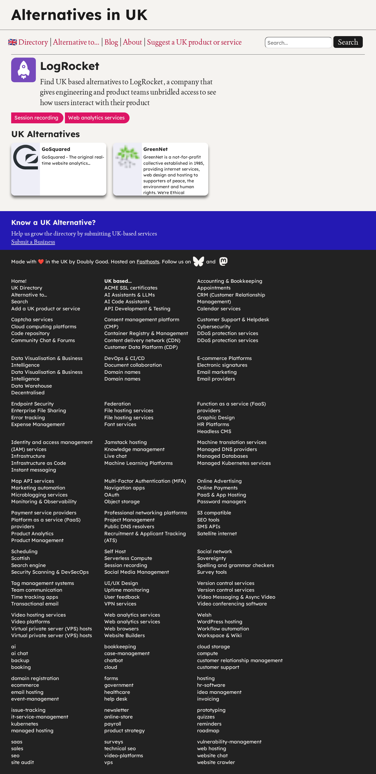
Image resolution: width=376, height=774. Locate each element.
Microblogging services (39, 495)
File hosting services (128, 410)
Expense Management (38, 424)
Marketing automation (38, 487)
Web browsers (121, 628)
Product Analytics (32, 533)
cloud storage (213, 646)
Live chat (115, 456)
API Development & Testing (137, 308)
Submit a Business (33, 241)
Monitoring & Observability (44, 501)
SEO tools (208, 519)
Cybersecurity (214, 326)
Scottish (20, 558)
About (132, 42)
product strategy (124, 730)
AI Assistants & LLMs (129, 295)
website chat (212, 755)
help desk (115, 699)
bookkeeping (120, 646)
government (118, 685)
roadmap (208, 730)
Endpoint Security (32, 404)
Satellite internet (217, 533)
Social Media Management (136, 572)
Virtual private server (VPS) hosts (51, 628)
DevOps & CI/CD (124, 358)
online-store (118, 717)
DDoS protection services (227, 333)
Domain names (122, 372)
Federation (117, 404)
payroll (112, 724)
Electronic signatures (222, 365)
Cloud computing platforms (43, 326)
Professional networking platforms (145, 512)
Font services (120, 424)
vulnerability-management (229, 741)
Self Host (115, 551)
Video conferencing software (232, 603)
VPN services (120, 603)
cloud (110, 667)
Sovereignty (211, 558)
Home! (18, 281)
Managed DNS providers (227, 449)
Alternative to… (76, 42)
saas (16, 741)
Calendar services (219, 308)
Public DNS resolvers (129, 526)
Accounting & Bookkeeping (229, 281)
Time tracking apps (34, 597)
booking (21, 667)
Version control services (225, 583)
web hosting (211, 748)
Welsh (204, 615)
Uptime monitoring (126, 590)
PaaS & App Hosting (221, 495)
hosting (206, 678)
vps (108, 762)
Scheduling (24, 551)
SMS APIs (208, 526)
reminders (209, 724)
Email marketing (217, 372)
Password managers (221, 501)
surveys (113, 741)
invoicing (208, 699)
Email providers (216, 379)
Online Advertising (219, 481)
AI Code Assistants (127, 301)
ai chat (19, 653)
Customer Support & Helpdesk (233, 319)
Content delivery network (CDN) (142, 340)
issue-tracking (28, 710)
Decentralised (28, 392)
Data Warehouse (31, 386)
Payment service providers (43, 512)
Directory (33, 42)
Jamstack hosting (125, 442)
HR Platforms (213, 424)
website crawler (216, 762)
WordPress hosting (219, 621)
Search (348, 42)
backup (20, 660)
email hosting (27, 692)
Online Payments (217, 487)
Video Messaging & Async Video (236, 597)
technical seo (120, 748)
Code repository (30, 333)
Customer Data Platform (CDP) (141, 347)
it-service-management (39, 717)
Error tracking (28, 417)
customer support (218, 667)
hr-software (211, 685)
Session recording (125, 565)
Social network (214, 551)
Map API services (32, 481)
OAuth (111, 495)
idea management (219, 692)
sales (17, 748)
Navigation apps (124, 487)
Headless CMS (214, 431)
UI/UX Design (121, 583)
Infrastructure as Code (38, 463)
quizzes (206, 717)
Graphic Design (216, 417)
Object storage (122, 501)
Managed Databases (222, 456)
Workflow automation (223, 628)
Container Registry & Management (146, 333)
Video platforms (30, 621)
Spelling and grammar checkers (235, 565)
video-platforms (123, 755)
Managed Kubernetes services (234, 463)
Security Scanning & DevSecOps (50, 572)
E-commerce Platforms (224, 358)
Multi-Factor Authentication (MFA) (145, 481)
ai (13, 646)
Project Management (129, 519)
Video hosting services (38, 615)
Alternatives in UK (79, 14)
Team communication (36, 590)
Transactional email (34, 603)
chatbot (113, 660)
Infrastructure (28, 456)
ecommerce (25, 685)
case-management (127, 653)
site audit (22, 762)
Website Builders (124, 635)
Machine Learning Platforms (138, 463)
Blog (111, 42)
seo (15, 755)
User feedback (122, 597)
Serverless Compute (128, 558)
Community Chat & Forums (43, 340)
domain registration (35, 678)
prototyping (211, 710)
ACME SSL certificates (130, 288)
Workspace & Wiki (219, 635)
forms (111, 678)
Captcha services (32, 319)
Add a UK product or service (45, 308)
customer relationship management (240, 660)
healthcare (117, 692)
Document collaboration (133, 365)
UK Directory (26, 288)
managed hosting (32, 730)
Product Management (37, 540)
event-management (35, 699)
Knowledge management (134, 449)
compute (207, 653)
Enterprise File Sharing (38, 410)
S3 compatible (214, 512)
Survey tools (212, 572)
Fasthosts (148, 261)
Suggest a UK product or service (194, 42)
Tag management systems (42, 583)
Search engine (28, 565)
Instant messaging (33, 470)
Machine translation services (231, 442)
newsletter (116, 710)
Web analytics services (132, 615)
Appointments (214, 288)
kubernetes (24, 724)
